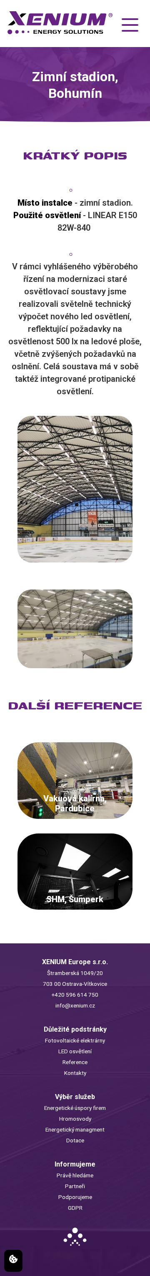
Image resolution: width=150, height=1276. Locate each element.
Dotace (75, 1140)
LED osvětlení (75, 1051)
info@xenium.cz (75, 1005)
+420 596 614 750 (75, 994)
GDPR (75, 1207)
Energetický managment (75, 1129)
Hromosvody (75, 1118)
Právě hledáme (75, 1175)
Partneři (75, 1186)
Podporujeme (75, 1197)
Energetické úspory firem (75, 1107)
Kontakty (75, 1073)
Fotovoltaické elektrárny (75, 1040)
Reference (75, 1062)
